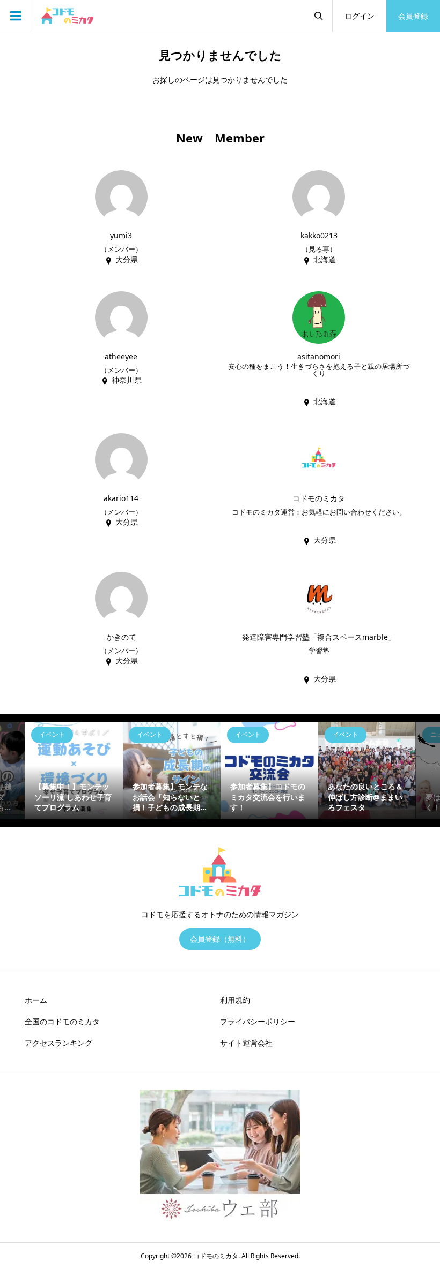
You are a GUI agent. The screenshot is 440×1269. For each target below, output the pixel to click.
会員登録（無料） (220, 939)
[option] (73, 770)
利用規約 (235, 1000)
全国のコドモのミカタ (62, 1021)
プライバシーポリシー (257, 1021)
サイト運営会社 (246, 1043)
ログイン (359, 16)
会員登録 (413, 16)
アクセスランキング (58, 1043)
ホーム (36, 1000)
